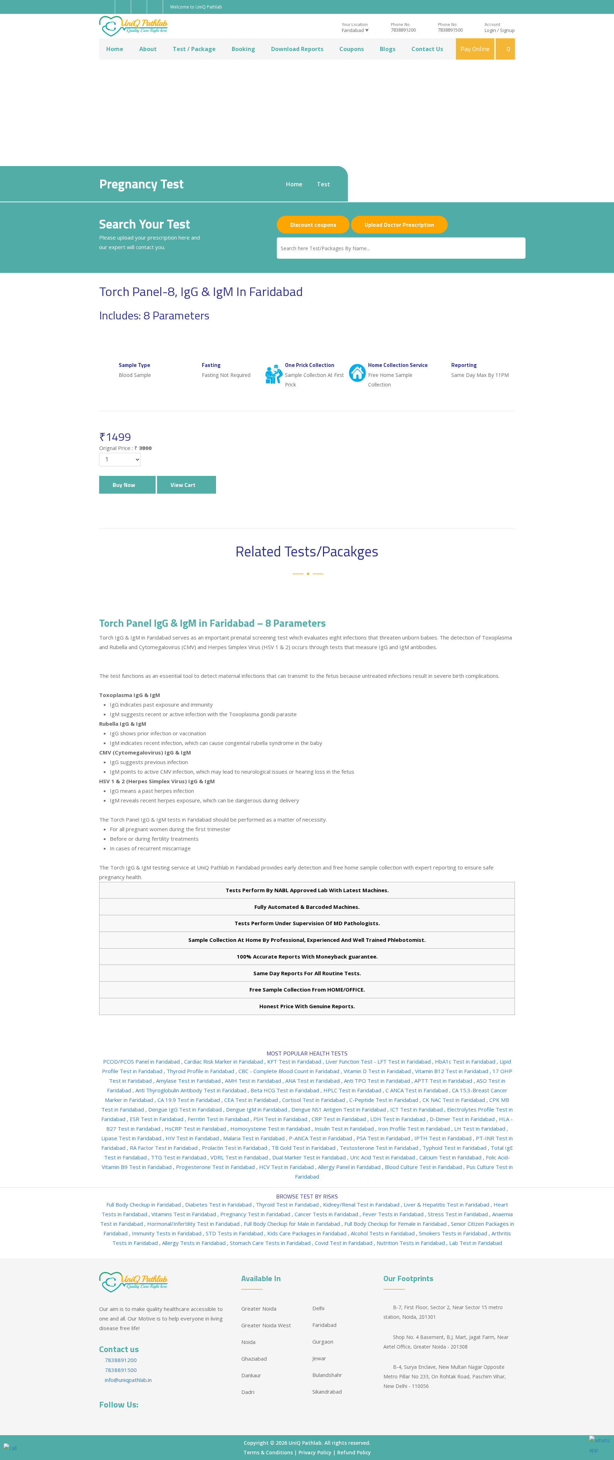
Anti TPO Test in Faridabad (377, 1080)
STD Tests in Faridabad (235, 1233)
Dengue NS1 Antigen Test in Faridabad (339, 1109)
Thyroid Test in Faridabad (288, 1204)
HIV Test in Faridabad (193, 1138)
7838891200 (403, 30)
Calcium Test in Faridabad (451, 1157)
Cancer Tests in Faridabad (327, 1214)
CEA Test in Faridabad (251, 1099)
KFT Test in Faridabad (295, 1061)
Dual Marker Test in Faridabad (309, 1157)
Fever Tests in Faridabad (393, 1214)
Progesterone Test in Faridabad (216, 1166)
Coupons (351, 49)
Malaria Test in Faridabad (254, 1138)
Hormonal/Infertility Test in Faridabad (194, 1223)
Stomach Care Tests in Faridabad (271, 1242)
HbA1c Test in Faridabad (466, 1061)
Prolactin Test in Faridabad (235, 1147)
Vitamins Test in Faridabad (184, 1214)
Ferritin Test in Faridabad (219, 1119)
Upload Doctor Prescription (399, 224)
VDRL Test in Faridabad (239, 1157)
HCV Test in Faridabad (287, 1166)
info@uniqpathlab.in (127, 1379)
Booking (243, 49)
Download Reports (297, 49)
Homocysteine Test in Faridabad (271, 1128)
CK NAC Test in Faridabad (454, 1099)
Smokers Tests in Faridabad (454, 1233)
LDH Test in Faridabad (398, 1119)
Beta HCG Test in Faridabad (286, 1090)
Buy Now (125, 485)
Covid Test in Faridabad (344, 1242)
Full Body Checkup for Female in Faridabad (396, 1223)
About (148, 49)
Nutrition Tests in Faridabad (411, 1242)
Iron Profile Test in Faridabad (414, 1128)
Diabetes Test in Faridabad (219, 1204)
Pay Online (475, 49)
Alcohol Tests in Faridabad (383, 1233)
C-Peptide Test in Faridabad (384, 1099)
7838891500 (450, 30)
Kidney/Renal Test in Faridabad (362, 1204)
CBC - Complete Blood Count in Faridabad (289, 1071)
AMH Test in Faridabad (253, 1080)
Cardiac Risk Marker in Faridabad (224, 1061)
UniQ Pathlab (305, 1442)
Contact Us (427, 49)
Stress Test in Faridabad (458, 1214)
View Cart (184, 485)
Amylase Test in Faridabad (189, 1080)
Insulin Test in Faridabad (344, 1128)
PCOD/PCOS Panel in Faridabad (142, 1061)
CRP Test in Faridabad (339, 1119)
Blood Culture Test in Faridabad (424, 1166)
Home (114, 49)
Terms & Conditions (268, 1452)
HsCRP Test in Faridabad (196, 1128)
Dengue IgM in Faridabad (257, 1109)
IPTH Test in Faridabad (443, 1138)
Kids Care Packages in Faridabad (307, 1233)
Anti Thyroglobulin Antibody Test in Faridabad (191, 1090)
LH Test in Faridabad (480, 1128)
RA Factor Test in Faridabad (164, 1147)
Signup (507, 30)
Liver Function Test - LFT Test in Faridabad (378, 1061)
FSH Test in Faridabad (281, 1119)
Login (490, 30)
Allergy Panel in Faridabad (350, 1166)
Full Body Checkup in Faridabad (144, 1204)
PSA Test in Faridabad (383, 1138)
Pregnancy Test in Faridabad (256, 1214)
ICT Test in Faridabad (417, 1109)
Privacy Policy (315, 1452)
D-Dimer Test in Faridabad (463, 1119)
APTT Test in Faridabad (444, 1080)
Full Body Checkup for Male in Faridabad (292, 1223)
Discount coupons (313, 224)
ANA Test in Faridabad (313, 1080)
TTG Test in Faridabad (179, 1157)
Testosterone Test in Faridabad (380, 1147)
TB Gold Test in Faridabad (304, 1147)
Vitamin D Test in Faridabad (378, 1071)
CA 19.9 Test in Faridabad (189, 1099)
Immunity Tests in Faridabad (167, 1233)
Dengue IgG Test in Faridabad (185, 1109)
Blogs (387, 49)
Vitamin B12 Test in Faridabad (452, 1071)
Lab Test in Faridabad (475, 1242)
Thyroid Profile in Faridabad (201, 1071)
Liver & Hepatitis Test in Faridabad (447, 1204)
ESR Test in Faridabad (157, 1119)
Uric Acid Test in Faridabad (383, 1157)
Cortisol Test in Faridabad (314, 1099)
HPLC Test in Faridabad (353, 1090)
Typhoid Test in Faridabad (455, 1147)
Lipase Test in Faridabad (132, 1138)
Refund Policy (354, 1452)
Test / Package (194, 49)
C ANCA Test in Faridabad (417, 1090)
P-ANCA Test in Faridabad (321, 1138)
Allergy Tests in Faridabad (194, 1242)
